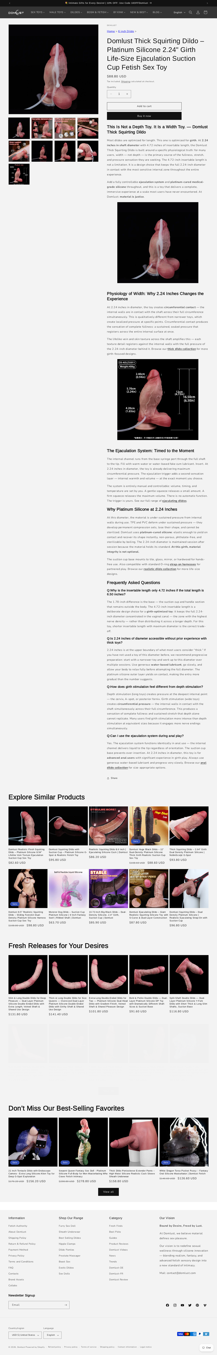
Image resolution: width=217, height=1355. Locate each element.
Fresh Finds (116, 1226)
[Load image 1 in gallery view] (19, 128)
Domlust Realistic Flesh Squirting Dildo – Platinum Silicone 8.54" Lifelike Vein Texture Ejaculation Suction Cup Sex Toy (26, 853)
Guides (113, 1238)
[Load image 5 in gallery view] (19, 151)
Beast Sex (64, 1261)
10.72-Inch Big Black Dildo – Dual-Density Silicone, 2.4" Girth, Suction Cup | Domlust (107, 915)
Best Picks (115, 1232)
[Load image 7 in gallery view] (65, 151)
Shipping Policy (17, 1238)
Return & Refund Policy (21, 1243)
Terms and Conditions (21, 1261)
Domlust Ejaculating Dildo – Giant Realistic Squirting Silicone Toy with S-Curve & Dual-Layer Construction (148, 915)
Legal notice (146, 1347)
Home (111, 31)
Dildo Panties (66, 1249)
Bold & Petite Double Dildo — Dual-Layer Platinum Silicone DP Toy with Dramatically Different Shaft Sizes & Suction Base (148, 1002)
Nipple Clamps (67, 1243)
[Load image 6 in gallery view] (42, 151)
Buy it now (144, 116)
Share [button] (114, 778)
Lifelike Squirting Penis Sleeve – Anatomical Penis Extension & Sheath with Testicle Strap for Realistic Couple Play (106, 1071)
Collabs (12, 1285)
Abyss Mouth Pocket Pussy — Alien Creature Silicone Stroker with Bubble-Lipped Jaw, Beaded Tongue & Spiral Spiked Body (189, 1071)
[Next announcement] (207, 3)
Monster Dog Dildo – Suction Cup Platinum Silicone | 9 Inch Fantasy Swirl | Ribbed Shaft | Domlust (67, 915)
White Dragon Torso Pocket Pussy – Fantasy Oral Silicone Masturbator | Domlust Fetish (184, 1172)
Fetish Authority (17, 1226)
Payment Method (18, 1249)
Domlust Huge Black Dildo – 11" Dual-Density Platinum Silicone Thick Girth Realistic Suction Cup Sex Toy (147, 853)
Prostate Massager (69, 1255)
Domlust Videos (118, 1249)
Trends (113, 1261)
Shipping (125, 81)
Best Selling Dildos (70, 1238)
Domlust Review (118, 1279)
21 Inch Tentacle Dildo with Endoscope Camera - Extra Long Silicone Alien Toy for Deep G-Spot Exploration (31, 1173)
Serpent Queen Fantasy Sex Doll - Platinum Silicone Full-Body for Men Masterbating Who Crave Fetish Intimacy (83, 1173)
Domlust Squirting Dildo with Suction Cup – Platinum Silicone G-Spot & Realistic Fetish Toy (68, 852)
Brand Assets (16, 1279)
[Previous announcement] (9, 3)
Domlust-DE (116, 1267)
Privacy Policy (16, 1255)
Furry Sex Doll (67, 1226)
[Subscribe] (65, 1305)
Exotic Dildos (66, 1267)
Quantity (111, 87)
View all (108, 1091)
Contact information (127, 1347)
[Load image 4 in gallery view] (87, 128)
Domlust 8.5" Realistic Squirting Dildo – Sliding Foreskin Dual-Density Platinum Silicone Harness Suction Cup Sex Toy (27, 916)
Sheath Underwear (69, 1232)
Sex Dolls (64, 1273)
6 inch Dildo (126, 31)
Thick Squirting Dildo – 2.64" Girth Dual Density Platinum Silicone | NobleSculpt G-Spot (188, 852)
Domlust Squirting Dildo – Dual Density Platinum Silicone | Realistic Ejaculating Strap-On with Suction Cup (188, 916)
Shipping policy (107, 1347)
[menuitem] (37, 12)
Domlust (21, 1347)
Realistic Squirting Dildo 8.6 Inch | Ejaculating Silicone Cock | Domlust (108, 850)
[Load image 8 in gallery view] (87, 151)
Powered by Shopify (35, 1347)
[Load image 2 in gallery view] (42, 128)
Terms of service (89, 1347)
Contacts (13, 1273)
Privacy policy (71, 1347)
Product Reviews (119, 1243)
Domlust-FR (116, 1273)
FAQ (11, 1267)
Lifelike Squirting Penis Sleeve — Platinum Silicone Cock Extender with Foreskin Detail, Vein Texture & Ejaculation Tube (68, 1071)
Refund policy (54, 1347)
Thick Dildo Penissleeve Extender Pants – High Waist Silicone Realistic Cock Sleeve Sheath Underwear (132, 1173)
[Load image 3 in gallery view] (65, 128)
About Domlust (17, 1232)
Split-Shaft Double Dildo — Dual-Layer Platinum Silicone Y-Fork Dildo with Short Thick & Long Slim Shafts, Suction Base (188, 1002)
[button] (190, 12)
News (112, 1255)
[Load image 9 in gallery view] (19, 174)
